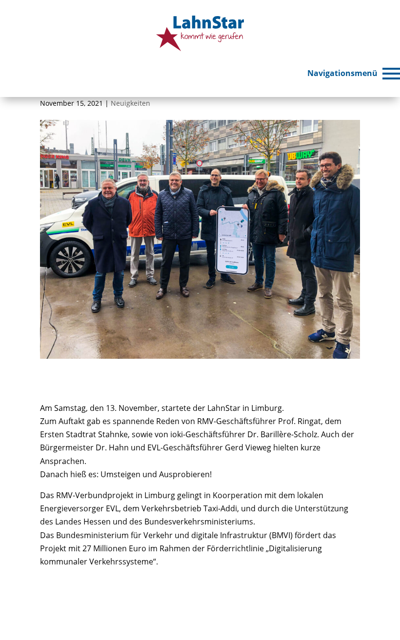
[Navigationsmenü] (391, 73)
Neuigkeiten (130, 103)
